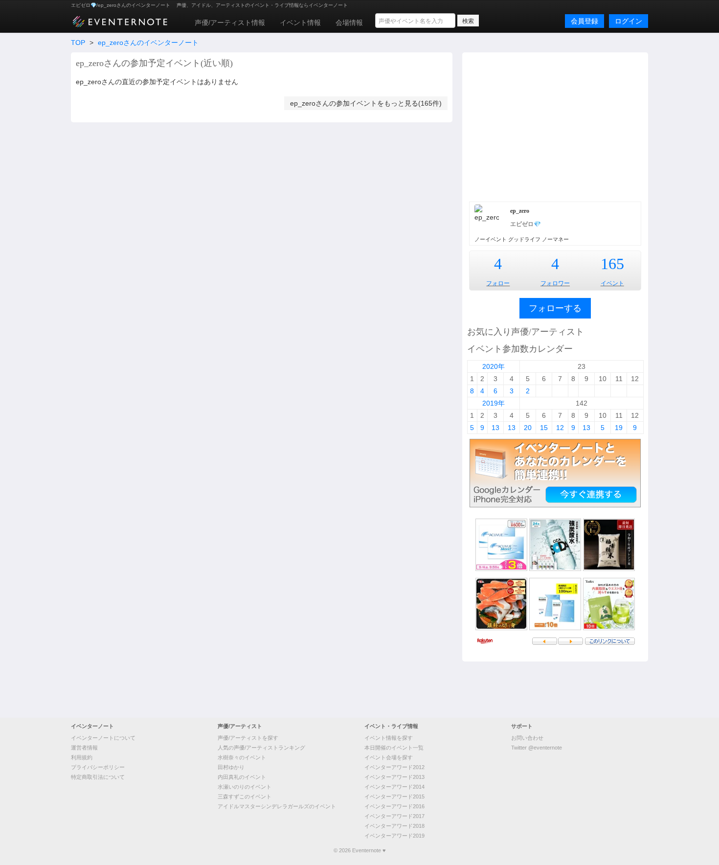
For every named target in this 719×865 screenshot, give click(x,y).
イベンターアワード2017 (394, 816)
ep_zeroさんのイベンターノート (148, 42)
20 (528, 428)
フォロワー (555, 283)
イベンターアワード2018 (394, 826)
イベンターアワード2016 (394, 806)
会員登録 (584, 21)
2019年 (493, 403)
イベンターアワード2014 (394, 787)
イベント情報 (300, 22)
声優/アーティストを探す (248, 738)
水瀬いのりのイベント (244, 787)
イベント (612, 283)
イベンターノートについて (103, 738)
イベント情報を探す (388, 738)
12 (560, 428)
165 (612, 264)
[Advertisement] (555, 125)
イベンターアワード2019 (394, 836)
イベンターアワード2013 (394, 777)
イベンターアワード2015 (394, 796)
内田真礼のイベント (242, 777)
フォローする (555, 308)
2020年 (493, 366)
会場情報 (349, 22)
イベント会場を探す (388, 757)
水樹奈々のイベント (242, 757)
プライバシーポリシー (98, 767)
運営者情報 (84, 748)
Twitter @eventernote (536, 748)
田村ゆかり (231, 767)
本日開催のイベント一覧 (394, 748)
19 (619, 428)
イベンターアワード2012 (394, 767)
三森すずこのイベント (244, 796)
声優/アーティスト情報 (230, 22)
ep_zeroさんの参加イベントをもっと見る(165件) (366, 103)
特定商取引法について (98, 777)
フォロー (498, 283)
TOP (78, 42)
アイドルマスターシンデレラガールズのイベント (277, 806)
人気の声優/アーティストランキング (261, 748)
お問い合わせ (527, 738)
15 (544, 428)
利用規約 (81, 757)
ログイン (628, 21)
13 (495, 428)
